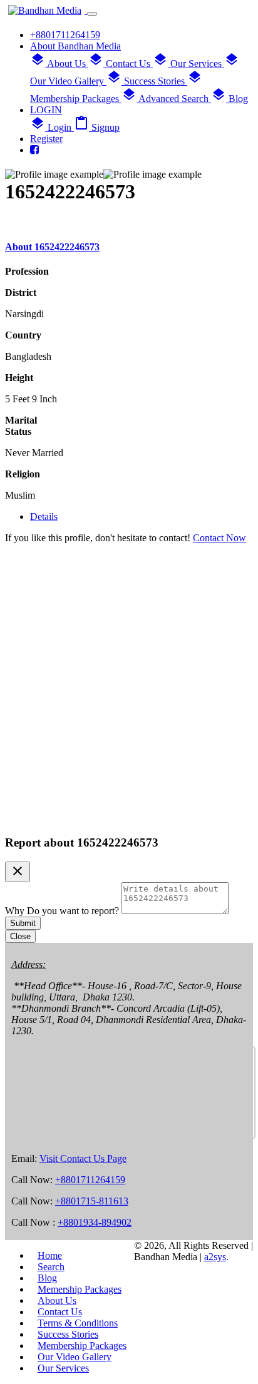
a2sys (215, 1256)
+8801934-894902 (95, 1222)
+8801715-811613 (91, 1201)
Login (52, 127)
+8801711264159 (90, 1179)
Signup (97, 127)
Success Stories (146, 81)
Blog (229, 98)
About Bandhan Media (75, 46)
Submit (23, 923)
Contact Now (219, 537)
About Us (59, 63)
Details (44, 516)
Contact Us (120, 63)
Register (46, 138)
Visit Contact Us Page (82, 1158)
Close (20, 936)
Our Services (188, 63)
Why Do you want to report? (63, 910)
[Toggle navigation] (92, 14)
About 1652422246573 (52, 247)
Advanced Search (166, 98)
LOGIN (46, 109)
